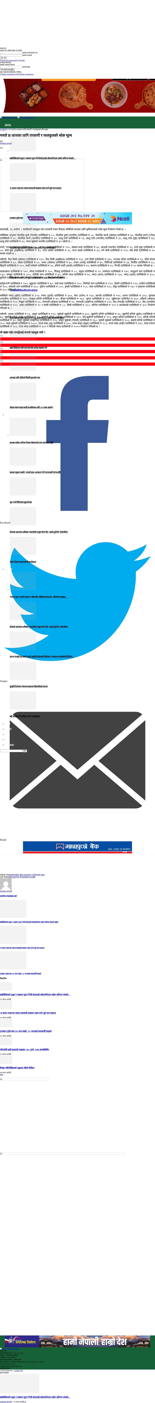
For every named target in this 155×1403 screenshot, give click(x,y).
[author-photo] (6, 889)
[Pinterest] (21, 151)
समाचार (8, 130)
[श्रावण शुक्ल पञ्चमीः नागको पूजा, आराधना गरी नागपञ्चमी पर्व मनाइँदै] (23, 465)
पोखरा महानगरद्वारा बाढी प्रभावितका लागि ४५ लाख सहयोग (31, 407)
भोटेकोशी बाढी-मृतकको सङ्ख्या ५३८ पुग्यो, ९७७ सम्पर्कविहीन (32, 247)
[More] (39, 151)
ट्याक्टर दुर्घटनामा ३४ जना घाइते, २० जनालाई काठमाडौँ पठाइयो (20, 974)
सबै (11, 290)
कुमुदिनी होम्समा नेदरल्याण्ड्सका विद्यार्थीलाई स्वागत (29, 686)
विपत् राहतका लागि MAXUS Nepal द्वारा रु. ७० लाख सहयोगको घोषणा (37, 277)
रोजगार (34, 290)
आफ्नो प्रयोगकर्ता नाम (29, 53)
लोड (1, 1075)
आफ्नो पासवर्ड (27, 55)
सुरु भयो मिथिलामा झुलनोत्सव (21, 502)
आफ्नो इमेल (26, 67)
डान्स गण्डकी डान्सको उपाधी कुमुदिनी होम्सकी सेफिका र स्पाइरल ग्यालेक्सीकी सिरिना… (42, 656)
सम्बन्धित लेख (4, 896)
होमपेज (8, 125)
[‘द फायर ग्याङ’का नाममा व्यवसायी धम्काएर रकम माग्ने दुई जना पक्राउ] (23, 180)
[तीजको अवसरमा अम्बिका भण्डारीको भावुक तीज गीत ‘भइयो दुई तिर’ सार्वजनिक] (23, 524)
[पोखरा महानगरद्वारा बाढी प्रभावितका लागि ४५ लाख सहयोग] (23, 400)
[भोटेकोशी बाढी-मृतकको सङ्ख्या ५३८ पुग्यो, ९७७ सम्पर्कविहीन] (23, 240)
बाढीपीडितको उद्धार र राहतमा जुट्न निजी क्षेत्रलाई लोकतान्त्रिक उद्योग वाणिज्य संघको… (43, 158)
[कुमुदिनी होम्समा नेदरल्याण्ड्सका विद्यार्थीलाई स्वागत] (23, 679)
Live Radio (9, 745)
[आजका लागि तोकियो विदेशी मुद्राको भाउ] (23, 370)
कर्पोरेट (24, 290)
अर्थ (13, 290)
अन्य (6, 739)
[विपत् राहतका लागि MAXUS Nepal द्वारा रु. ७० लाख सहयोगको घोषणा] (23, 270)
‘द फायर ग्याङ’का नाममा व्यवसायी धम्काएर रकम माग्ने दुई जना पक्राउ (35, 188)
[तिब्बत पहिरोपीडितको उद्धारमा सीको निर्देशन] (6, 1063)
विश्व (6, 734)
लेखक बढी (13, 896)
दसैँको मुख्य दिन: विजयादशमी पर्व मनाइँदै (21, 877)
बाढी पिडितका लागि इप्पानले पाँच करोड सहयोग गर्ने (28, 347)
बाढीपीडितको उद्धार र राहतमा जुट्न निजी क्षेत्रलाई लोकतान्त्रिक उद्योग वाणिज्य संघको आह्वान (29, 922)
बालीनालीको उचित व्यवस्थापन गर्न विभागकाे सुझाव (27, 875)
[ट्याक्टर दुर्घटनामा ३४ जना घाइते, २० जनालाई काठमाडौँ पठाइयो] (23, 210)
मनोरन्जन (8, 569)
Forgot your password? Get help (12, 60)
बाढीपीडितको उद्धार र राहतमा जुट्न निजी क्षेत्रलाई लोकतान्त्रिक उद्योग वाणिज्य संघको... (35, 994)
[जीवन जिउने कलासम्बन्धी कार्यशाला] (23, 554)
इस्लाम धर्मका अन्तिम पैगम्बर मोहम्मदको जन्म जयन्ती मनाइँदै (31, 442)
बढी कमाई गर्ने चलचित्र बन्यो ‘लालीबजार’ (25, 716)
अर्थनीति (18, 290)
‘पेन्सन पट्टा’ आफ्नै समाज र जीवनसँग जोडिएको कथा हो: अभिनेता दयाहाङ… (38, 597)
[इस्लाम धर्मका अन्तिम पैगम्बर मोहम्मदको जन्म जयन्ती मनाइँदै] (23, 435)
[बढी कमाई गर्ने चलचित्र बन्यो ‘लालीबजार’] (23, 708)
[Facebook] (4, 151)
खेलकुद (8, 729)
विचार (7, 724)
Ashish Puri (18, 1371)
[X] (13, 151)
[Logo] (9, 117)
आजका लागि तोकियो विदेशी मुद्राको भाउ (25, 377)
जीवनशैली (9, 415)
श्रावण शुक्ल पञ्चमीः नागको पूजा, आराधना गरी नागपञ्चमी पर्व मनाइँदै (35, 472)
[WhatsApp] (30, 151)
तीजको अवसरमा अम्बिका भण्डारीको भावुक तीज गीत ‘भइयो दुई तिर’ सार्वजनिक (39, 532)
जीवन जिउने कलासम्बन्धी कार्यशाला (23, 562)
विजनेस (8, 285)
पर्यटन (29, 290)
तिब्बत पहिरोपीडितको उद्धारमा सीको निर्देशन (17, 1068)
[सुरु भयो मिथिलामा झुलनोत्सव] (23, 494)
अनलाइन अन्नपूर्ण (6, 891)
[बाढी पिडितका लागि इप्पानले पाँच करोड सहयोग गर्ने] (23, 340)
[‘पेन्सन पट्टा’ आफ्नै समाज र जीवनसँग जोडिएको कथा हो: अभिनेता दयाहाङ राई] (23, 589)
